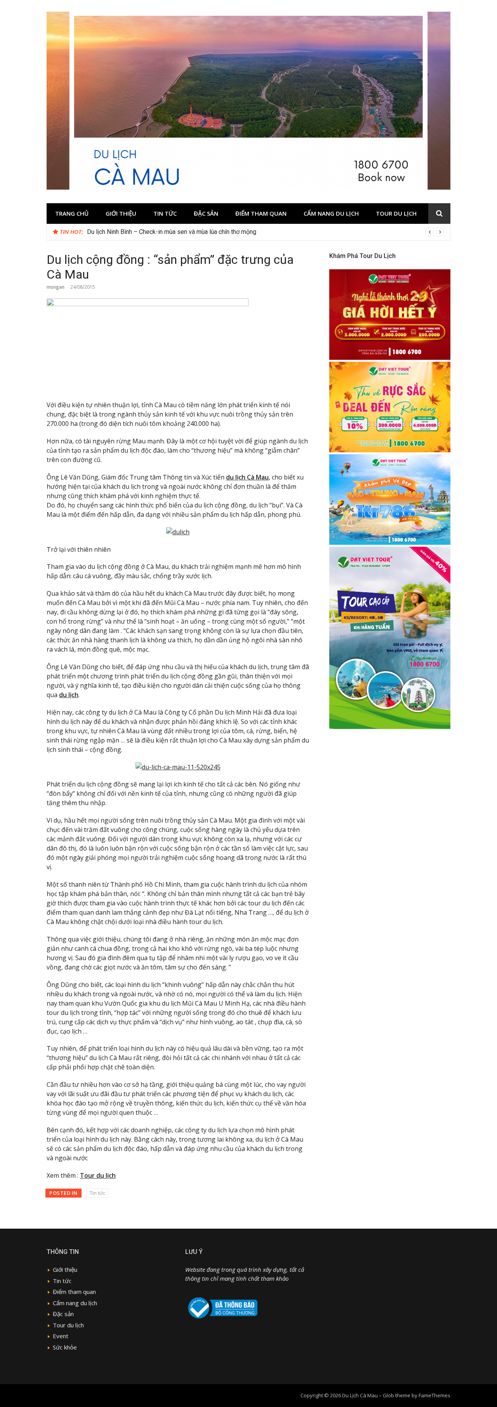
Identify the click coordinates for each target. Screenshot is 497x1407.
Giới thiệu (121, 213)
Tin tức (165, 213)
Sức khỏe (65, 1347)
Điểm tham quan (261, 213)
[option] (265, 232)
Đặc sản (206, 213)
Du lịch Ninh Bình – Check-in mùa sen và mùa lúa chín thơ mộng (171, 231)
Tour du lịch (396, 213)
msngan (55, 287)
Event (60, 1336)
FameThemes (434, 1395)
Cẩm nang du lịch (331, 213)
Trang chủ (72, 213)
